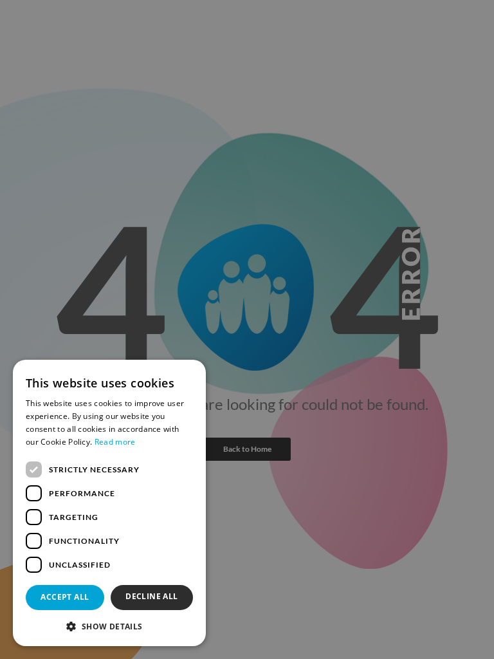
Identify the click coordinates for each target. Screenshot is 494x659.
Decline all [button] (151, 596)
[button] (109, 625)
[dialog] (109, 503)
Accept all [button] (65, 596)
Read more (115, 441)
